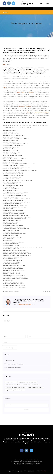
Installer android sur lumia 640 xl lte (11, 272)
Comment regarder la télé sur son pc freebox (26, 460)
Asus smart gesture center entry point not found (14, 172)
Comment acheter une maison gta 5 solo (12, 177)
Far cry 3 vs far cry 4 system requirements (27, 382)
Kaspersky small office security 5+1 (11, 263)
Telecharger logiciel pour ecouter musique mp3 (14, 285)
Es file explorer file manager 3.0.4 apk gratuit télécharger (16, 138)
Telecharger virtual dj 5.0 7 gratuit (11, 133)
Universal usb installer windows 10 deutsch (31, 384)
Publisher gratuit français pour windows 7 (13, 282)
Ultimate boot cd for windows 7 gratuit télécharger (15, 158)
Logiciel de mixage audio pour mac (11, 245)
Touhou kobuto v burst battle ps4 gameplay (13, 175)
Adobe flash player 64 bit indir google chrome (14, 227)
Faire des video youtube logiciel (10, 235)
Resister (47, 3)
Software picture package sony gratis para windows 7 (16, 192)
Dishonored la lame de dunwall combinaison (13, 165)
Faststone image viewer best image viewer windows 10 (16, 198)
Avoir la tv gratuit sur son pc (9, 258)
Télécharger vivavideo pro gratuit (10, 222)
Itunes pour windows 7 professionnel (13, 367)
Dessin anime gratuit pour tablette (13, 384)
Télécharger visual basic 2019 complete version (14, 287)
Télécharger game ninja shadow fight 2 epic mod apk (15, 207)
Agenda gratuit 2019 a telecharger (11, 162)
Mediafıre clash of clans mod (10, 132)
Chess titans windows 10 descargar (11, 137)
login (41, 3)
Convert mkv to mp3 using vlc (10, 223)
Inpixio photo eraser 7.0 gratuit (10, 190)
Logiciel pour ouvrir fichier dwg (10, 183)
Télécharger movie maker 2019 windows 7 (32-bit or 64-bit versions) (19, 163)
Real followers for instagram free (11, 248)
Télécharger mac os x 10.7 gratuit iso (11, 152)
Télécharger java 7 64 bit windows (11, 150)
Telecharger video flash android (10, 130)
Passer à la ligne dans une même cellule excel (14, 275)
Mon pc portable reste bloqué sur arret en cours (14, 195)
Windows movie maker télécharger (11, 232)
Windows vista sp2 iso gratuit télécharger (13, 268)
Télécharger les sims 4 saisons (10, 140)
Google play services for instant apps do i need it (14, 233)
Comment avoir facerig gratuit (10, 187)
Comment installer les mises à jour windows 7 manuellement (17, 180)
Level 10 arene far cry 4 (8, 238)
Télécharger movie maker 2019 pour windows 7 (15, 387)
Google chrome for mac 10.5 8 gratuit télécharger (14, 277)
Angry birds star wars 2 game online (11, 178)
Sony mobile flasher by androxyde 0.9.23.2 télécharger (26, 463)
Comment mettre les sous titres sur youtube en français (16, 202)
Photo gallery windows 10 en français (12, 182)
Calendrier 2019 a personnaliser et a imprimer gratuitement (17, 217)
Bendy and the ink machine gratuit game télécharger (15, 143)
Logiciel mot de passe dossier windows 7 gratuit (14, 212)
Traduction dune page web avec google (12, 237)
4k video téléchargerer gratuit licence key (13, 188)
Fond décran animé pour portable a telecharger (26, 465)
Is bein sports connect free (9, 142)
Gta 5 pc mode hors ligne (9, 148)
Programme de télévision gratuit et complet (13, 213)
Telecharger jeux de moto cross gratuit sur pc (13, 135)
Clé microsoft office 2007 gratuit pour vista (13, 173)
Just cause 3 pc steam (10, 360)
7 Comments (7, 61)
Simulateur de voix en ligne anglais (11, 243)
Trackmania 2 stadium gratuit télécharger (12, 257)
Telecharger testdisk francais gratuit (35, 387)
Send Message (10, 347)
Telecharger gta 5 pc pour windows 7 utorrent (13, 270)
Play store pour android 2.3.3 (9, 153)
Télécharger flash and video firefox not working (14, 265)
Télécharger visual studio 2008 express (12, 168)
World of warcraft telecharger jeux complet (13, 185)
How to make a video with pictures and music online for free (26, 461)
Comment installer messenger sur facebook (13, 242)
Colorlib (44, 471)
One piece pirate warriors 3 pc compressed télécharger (16, 252)
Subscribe (26, 410)
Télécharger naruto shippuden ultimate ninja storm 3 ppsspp (17, 253)
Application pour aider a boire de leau (12, 220)
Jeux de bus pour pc (7, 157)
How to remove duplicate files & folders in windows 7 (16, 228)
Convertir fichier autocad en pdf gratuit (12, 203)
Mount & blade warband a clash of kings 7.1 (13, 225)
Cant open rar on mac (8, 280)
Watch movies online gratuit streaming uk (12, 155)
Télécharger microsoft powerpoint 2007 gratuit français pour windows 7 (20, 170)
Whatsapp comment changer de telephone (13, 200)
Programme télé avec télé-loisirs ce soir (12, 160)
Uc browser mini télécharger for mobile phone (15, 364)
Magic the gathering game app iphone (12, 267)
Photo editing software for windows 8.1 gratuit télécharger (17, 255)
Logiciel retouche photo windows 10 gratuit (15, 390)
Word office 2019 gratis (8, 208)
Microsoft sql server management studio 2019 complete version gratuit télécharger (23, 247)
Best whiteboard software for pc (10, 147)
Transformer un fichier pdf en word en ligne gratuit (15, 205)
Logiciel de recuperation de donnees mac (13, 145)
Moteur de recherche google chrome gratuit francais (15, 278)
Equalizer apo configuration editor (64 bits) (13, 210)
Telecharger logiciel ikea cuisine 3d (11, 273)
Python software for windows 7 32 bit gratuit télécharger (16, 167)
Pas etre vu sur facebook (11, 382)
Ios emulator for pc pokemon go (10, 197)
